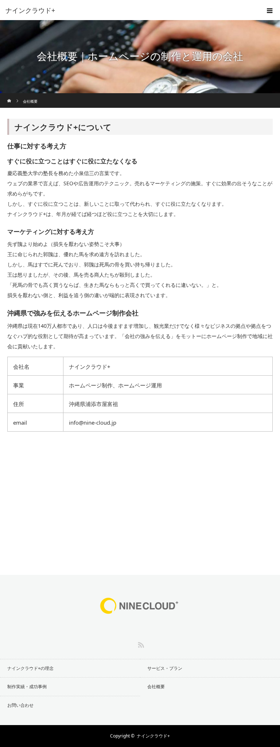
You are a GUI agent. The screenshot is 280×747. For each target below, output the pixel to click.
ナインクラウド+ (153, 736)
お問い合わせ (20, 705)
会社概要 (156, 686)
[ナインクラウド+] (129, 10)
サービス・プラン (164, 668)
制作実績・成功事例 (27, 686)
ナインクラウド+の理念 (30, 668)
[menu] (270, 10)
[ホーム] (9, 96)
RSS (140, 643)
